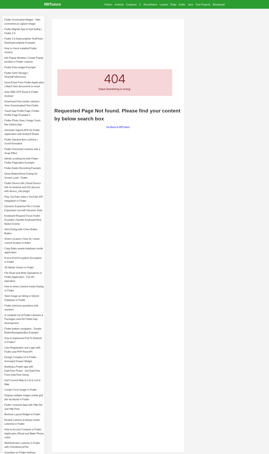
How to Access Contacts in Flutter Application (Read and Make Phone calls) (24, 433)
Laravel (164, 4)
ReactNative (150, 4)
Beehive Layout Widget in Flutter (22, 414)
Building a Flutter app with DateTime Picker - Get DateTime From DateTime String (22, 370)
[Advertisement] (118, 43)
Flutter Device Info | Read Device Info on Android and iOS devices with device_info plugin (22, 187)
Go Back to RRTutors (118, 127)
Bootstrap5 (219, 4)
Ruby (173, 4)
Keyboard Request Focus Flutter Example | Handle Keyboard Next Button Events (22, 219)
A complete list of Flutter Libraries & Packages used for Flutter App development (23, 319)
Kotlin (182, 4)
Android (119, 4)
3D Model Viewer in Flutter (19, 267)
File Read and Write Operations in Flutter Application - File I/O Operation (23, 277)
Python (108, 4)
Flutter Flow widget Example (20, 67)
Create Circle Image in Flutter (20, 389)
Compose (131, 4)
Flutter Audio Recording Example (22, 168)
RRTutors (52, 4)
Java (190, 4)
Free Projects (203, 4)
